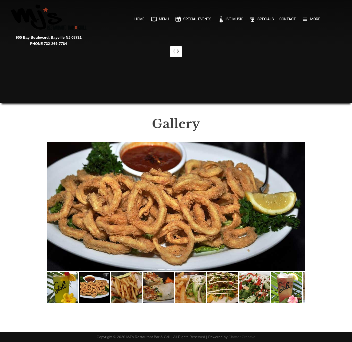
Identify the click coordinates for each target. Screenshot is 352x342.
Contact (287, 19)
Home (140, 19)
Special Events (197, 19)
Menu (164, 19)
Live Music (234, 19)
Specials (265, 19)
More (315, 19)
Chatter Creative (242, 337)
